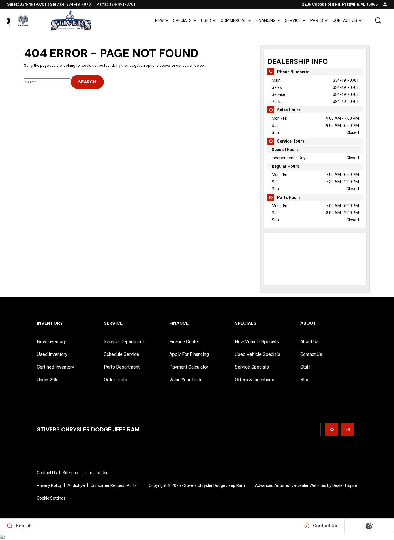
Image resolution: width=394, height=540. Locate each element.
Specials (182, 20)
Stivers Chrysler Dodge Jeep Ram (214, 485)
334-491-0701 (346, 80)
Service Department (124, 341)
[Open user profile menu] (385, 4)
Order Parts (115, 379)
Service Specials (252, 367)
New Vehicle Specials (257, 341)
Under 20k (47, 379)
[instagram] (347, 429)
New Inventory (51, 341)
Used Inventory (52, 354)
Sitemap (70, 472)
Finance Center (184, 341)
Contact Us (345, 20)
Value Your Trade (186, 379)
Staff (305, 367)
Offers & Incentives (254, 379)
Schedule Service (121, 354)
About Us (309, 341)
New (159, 20)
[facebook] (331, 429)
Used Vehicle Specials (257, 354)
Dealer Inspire (344, 485)
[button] (378, 20)
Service (293, 20)
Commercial (233, 20)
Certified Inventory (55, 367)
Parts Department (122, 367)
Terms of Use (96, 472)
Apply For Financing (189, 354)
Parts (316, 20)
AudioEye (76, 485)
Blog (304, 379)
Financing (265, 20)
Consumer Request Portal (114, 485)
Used (206, 20)
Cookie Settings (51, 498)
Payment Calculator (188, 367)
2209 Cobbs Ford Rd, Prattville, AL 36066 (340, 4)
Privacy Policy (49, 485)
